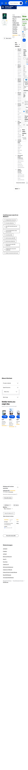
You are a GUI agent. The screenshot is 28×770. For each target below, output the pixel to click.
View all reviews (8, 498)
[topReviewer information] (11, 527)
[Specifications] (18, 387)
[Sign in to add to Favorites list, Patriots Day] (19, 412)
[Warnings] (18, 397)
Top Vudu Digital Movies (8, 577)
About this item (7, 378)
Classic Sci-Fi (6, 564)
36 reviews (10, 492)
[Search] (21, 3)
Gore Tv (4, 559)
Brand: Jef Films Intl (7, 556)
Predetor (5, 551)
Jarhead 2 (5, 548)
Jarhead (5, 554)
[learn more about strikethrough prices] (26, 21)
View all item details (20, 182)
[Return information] (23, 37)
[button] (16, 44)
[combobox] (15, 3)
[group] (18, 35)
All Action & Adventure (8, 567)
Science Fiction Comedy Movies (10, 572)
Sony (14, 14)
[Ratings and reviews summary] (18, 486)
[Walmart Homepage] (6, 3)
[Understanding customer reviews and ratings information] (16, 494)
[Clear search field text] (19, 3)
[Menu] (2, 3)
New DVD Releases (7, 574)
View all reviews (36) (11, 535)
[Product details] (18, 383)
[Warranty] (16, 392)
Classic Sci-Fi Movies (7, 569)
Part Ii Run (5, 561)
